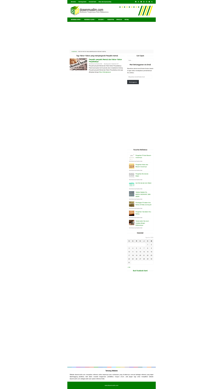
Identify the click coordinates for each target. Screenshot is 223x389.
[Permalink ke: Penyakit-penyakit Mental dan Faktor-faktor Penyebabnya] (78, 64)
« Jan (128, 267)
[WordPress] (144, 2)
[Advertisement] (111, 36)
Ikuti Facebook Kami (140, 271)
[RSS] (152, 2)
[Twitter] (138, 2)
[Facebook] (135, 2)
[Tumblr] (141, 2)
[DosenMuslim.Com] (111, 10)
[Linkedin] (149, 2)
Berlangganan (133, 82)
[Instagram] (146, 2)
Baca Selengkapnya (105, 72)
